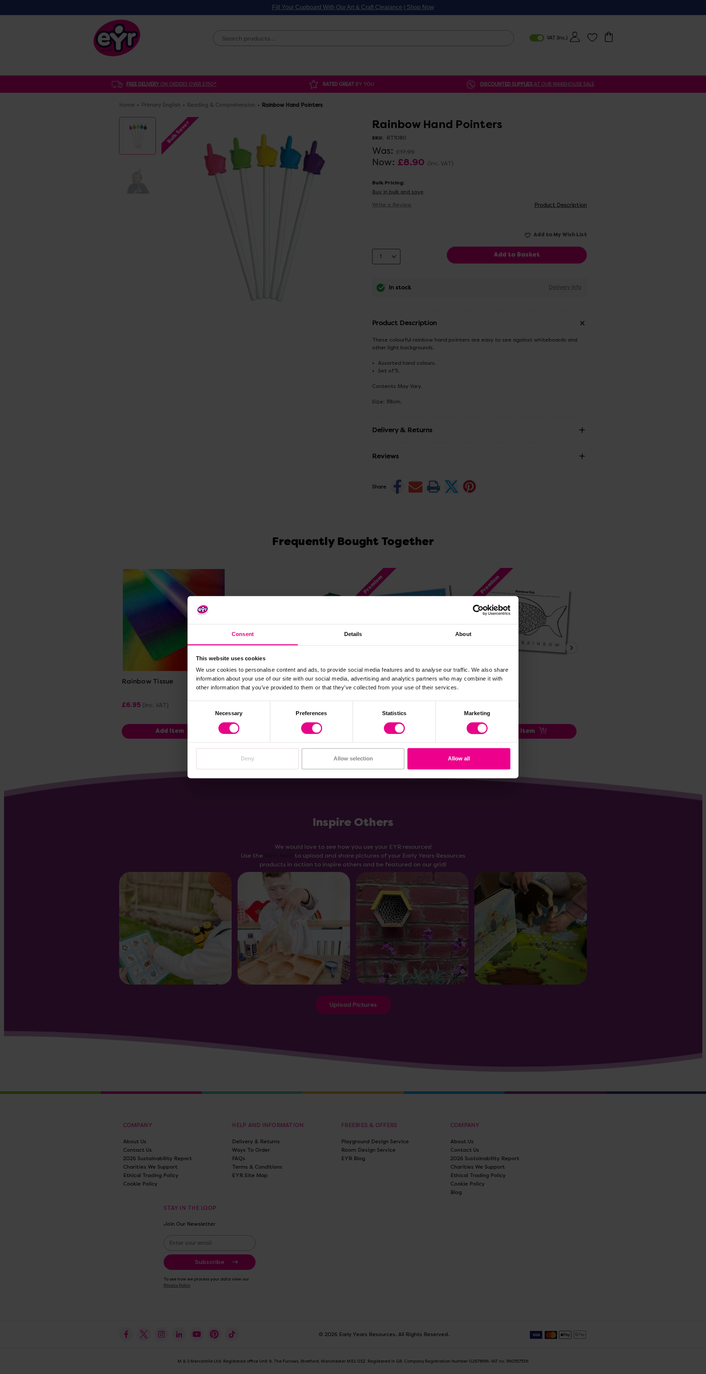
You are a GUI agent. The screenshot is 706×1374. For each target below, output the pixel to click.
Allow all (459, 759)
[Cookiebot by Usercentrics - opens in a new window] (478, 609)
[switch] (311, 728)
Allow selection (353, 759)
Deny (247, 759)
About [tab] (463, 634)
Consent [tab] (243, 634)
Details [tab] (353, 634)
